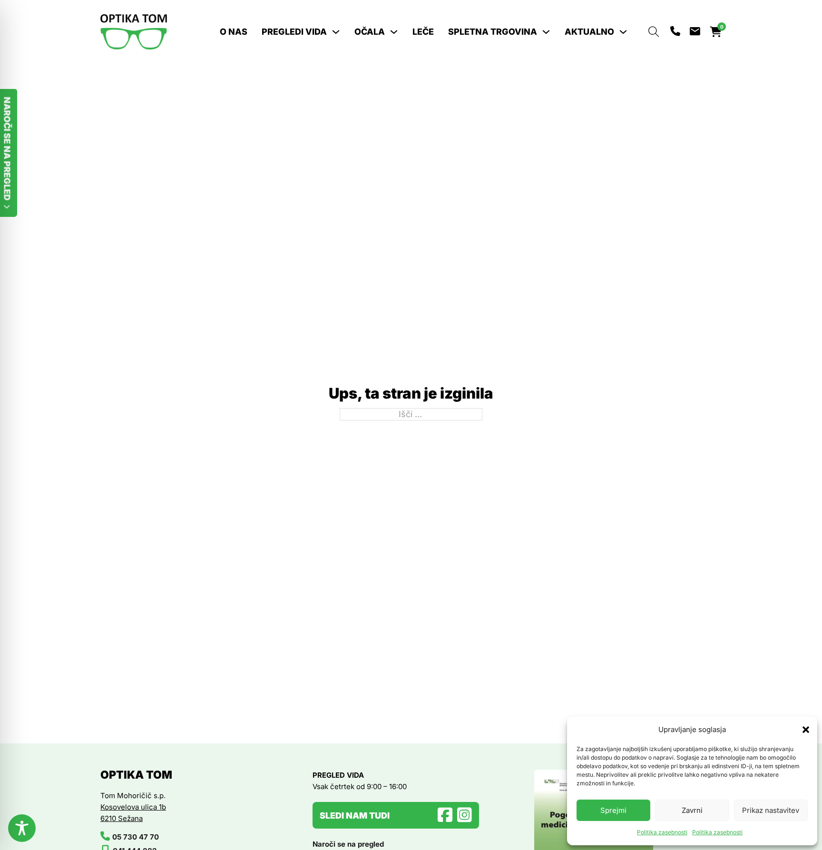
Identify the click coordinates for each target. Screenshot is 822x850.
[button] (803, 729)
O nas (233, 32)
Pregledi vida (294, 32)
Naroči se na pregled (348, 844)
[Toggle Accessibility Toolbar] (22, 828)
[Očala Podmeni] (394, 32)
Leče (423, 32)
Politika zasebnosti (662, 832)
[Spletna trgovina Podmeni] (546, 32)
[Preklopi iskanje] (653, 32)
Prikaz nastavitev (770, 810)
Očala (369, 32)
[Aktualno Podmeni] (623, 32)
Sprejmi (613, 810)
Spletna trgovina (492, 32)
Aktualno (589, 32)
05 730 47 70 (135, 836)
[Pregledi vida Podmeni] (336, 32)
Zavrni (692, 810)
